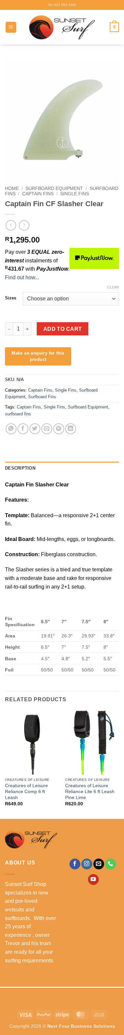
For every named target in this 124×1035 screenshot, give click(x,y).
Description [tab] (20, 468)
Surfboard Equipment (54, 188)
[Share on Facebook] (23, 428)
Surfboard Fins (42, 396)
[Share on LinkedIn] (70, 428)
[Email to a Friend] (46, 428)
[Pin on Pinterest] (58, 428)
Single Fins (74, 193)
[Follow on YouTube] (93, 879)
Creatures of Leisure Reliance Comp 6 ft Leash (26, 791)
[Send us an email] (98, 864)
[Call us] (110, 864)
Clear (113, 287)
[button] (11, 27)
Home (12, 188)
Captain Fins (38, 193)
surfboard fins (18, 413)
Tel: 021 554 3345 (62, 5)
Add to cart (62, 329)
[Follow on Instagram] (86, 864)
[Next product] (11, 225)
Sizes (10, 298)
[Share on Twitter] (34, 428)
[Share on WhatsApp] (11, 428)
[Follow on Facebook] (74, 864)
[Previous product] (24, 225)
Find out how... (22, 277)
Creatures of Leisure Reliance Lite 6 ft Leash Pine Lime (89, 791)
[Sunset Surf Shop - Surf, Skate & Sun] (62, 27)
